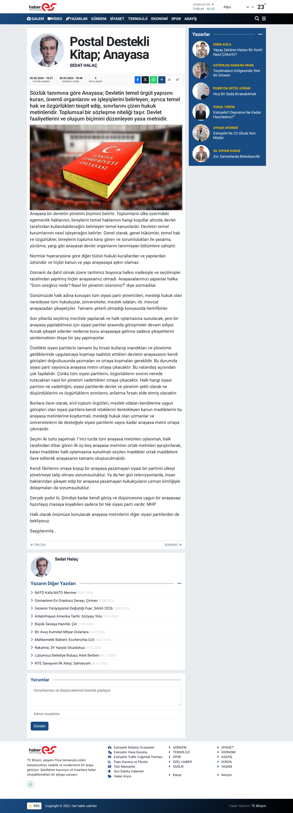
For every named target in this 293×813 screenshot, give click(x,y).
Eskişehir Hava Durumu (130, 752)
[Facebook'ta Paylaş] (138, 79)
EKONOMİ (159, 19)
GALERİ (38, 19)
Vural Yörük (224, 107)
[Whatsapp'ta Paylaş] (153, 79)
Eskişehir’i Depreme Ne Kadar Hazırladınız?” (237, 114)
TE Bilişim (258, 806)
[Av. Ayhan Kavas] (201, 153)
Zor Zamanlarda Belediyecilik (236, 156)
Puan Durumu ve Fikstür (131, 762)
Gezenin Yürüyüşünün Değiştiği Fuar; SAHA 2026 (74, 608)
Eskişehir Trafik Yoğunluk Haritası (138, 757)
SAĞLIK (178, 767)
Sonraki (172, 545)
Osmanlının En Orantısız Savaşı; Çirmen (66, 600)
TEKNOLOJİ (138, 19)
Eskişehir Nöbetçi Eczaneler (134, 747)
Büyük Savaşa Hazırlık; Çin (56, 624)
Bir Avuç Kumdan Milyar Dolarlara (62, 632)
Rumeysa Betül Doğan (231, 88)
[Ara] (257, 18)
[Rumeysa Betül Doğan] (201, 91)
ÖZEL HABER (182, 762)
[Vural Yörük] (201, 112)
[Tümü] (260, 34)
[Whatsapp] (30, 784)
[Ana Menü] (263, 18)
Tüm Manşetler (124, 767)
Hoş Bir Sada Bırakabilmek (234, 94)
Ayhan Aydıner (225, 128)
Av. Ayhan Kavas (226, 151)
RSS (36, 806)
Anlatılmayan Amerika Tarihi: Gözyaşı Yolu (69, 616)
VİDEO (57, 19)
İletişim (226, 775)
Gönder (40, 726)
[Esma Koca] (201, 49)
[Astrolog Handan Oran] (201, 70)
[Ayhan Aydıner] (201, 132)
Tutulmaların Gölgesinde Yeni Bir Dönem (236, 73)
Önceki (39, 545)
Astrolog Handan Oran (233, 65)
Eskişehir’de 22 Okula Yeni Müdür (234, 135)
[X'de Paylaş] (145, 79)
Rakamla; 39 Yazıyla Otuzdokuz (60, 647)
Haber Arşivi (122, 776)
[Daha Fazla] (161, 79)
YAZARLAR (78, 19)
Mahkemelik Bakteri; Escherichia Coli (65, 639)
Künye (177, 775)
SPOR (176, 19)
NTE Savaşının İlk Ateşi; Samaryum (63, 663)
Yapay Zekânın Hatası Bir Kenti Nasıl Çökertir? (237, 52)
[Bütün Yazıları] (179, 583)
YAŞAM (226, 767)
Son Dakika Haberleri (129, 771)
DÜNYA (226, 762)
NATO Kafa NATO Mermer (56, 592)
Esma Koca (222, 44)
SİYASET (117, 19)
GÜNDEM (98, 19)
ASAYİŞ (190, 19)
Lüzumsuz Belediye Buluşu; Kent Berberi (67, 655)
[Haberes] (43, 6)
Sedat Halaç (83, 65)
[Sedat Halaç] (47, 50)
